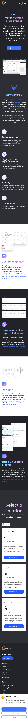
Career (4, 690)
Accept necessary (14, 713)
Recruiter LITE (6, 669)
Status (4, 693)
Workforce (5, 675)
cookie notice (18, 704)
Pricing (4, 667)
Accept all (14, 709)
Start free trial (13, 557)
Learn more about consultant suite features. (14, 345)
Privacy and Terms (7, 685)
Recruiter (4, 672)
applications (16, 103)
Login (19, 3)
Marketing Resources (8, 688)
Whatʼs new (5, 677)
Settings (14, 717)
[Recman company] (6, 3)
